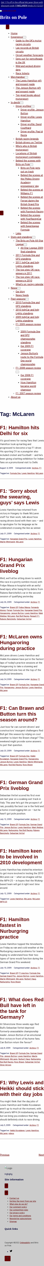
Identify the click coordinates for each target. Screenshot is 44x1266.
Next (41, 1154)
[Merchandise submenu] (26, 77)
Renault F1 (34, 616)
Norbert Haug (30, 979)
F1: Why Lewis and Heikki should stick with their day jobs (22, 1088)
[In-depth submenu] (21, 102)
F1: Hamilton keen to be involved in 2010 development (21, 856)
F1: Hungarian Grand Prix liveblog (16, 565)
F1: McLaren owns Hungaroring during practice (21, 642)
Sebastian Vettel (24, 619)
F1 (40, 468)
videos (11, 1133)
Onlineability (25, 1243)
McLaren (39, 473)
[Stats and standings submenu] (33, 237)
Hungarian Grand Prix (18, 539)
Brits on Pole (13, 17)
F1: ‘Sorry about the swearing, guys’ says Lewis (19, 496)
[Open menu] (1, 213)
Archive (35, 468)
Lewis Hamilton (28, 473)
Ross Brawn (28, 765)
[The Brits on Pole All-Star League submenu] (25, 244)
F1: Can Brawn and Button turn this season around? (22, 713)
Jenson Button (17, 613)
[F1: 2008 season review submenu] (17, 372)
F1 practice (24, 973)
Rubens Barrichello (8, 619)
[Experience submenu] (24, 37)
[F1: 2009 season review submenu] (17, 328)
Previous (4, 1154)
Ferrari (9, 610)
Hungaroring (5, 613)
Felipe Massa (24, 607)
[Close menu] (7, 27)
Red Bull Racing (22, 616)
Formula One (15, 473)
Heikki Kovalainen (17, 1130)
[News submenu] (18, 288)
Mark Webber (37, 827)
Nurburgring (13, 830)
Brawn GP (14, 607)
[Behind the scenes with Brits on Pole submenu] (31, 164)
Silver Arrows (5, 1065)
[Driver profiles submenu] (32, 106)
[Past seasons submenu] (27, 299)
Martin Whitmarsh (7, 542)
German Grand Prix (8, 976)
